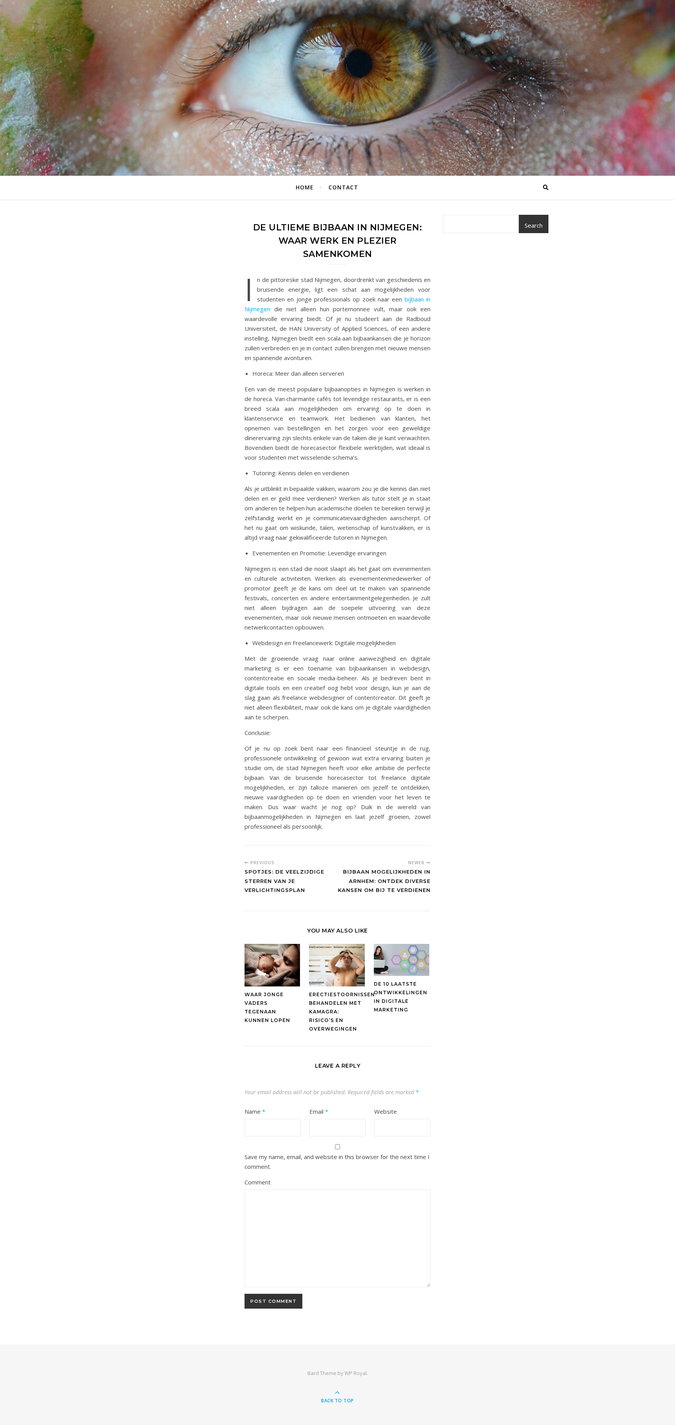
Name (255, 1111)
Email (318, 1111)
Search (534, 225)
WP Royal (356, 1373)
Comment (258, 1182)
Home (305, 187)
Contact (343, 187)
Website (385, 1111)
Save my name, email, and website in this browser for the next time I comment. (337, 1161)
